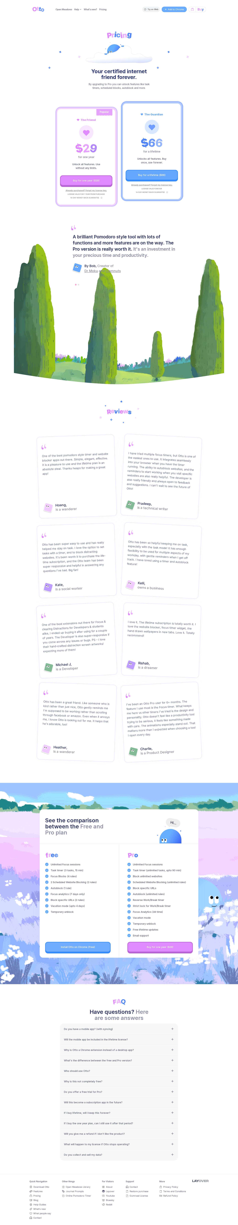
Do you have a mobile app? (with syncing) (88, 1029)
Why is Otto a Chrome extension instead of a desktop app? (99, 1050)
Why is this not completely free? (83, 1081)
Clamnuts (113, 271)
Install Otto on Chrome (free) (78, 947)
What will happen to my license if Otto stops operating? (97, 1144)
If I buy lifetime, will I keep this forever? (87, 1112)
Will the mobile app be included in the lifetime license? (96, 1039)
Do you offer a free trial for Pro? (83, 1091)
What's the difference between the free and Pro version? (98, 1060)
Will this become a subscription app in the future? (93, 1102)
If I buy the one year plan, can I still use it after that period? (98, 1123)
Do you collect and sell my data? (83, 1154)
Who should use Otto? (77, 1070)
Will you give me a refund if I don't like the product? (94, 1133)
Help (76, 9)
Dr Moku (91, 271)
